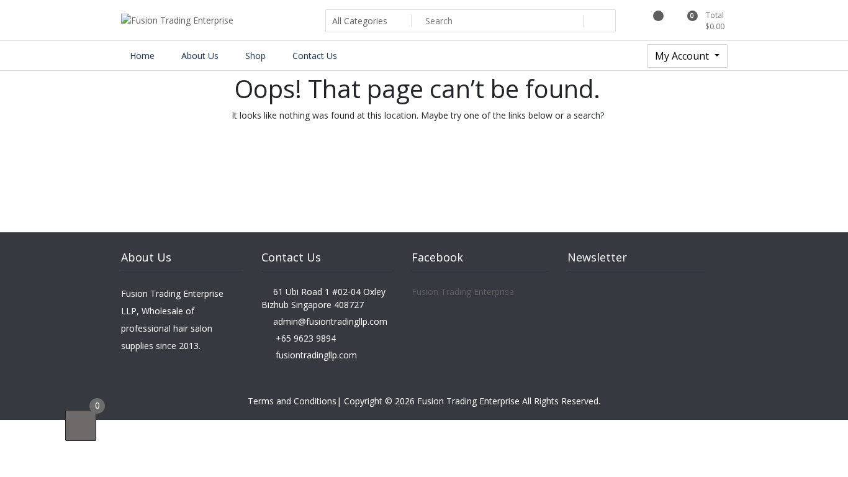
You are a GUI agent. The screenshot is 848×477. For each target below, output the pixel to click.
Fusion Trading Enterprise (463, 292)
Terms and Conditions (292, 401)
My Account (683, 56)
